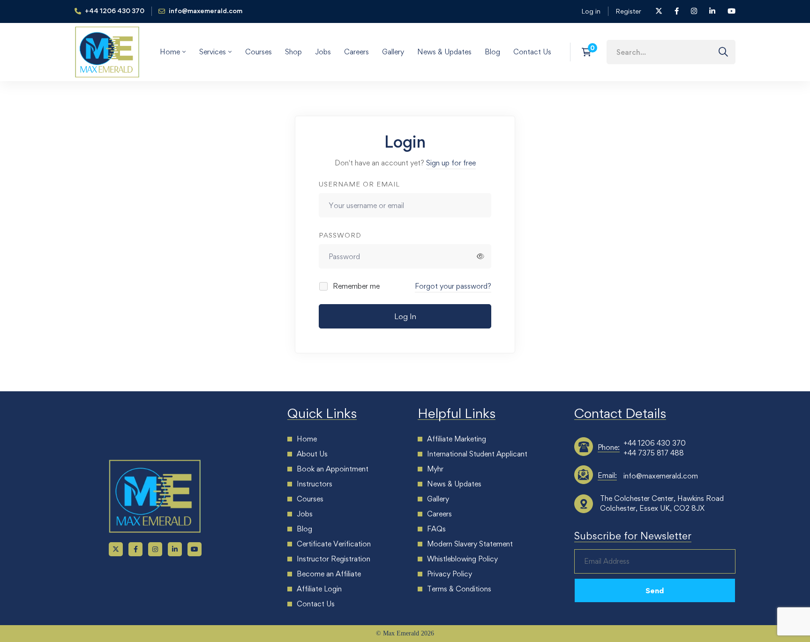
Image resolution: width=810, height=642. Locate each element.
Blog (304, 528)
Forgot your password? (453, 286)
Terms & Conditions (459, 588)
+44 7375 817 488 (653, 452)
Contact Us (316, 603)
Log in (590, 11)
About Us (312, 453)
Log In (405, 316)
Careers (439, 513)
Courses (310, 498)
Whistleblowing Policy (462, 558)
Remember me (355, 286)
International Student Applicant (477, 453)
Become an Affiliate (329, 573)
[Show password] (480, 256)
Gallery (438, 498)
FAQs (436, 528)
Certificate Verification (334, 543)
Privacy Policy (449, 573)
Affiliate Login (319, 588)
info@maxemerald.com (660, 475)
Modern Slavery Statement (470, 543)
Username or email (359, 184)
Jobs (305, 513)
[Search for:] (671, 52)
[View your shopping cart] (589, 52)
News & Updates (454, 483)
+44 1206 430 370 (654, 443)
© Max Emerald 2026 (405, 633)
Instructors (314, 483)
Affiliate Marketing (456, 438)
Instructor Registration (333, 558)
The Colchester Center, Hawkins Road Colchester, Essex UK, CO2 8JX (662, 503)
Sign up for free (451, 162)
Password (340, 235)
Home (307, 438)
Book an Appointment (332, 468)
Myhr (435, 468)
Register (628, 11)
